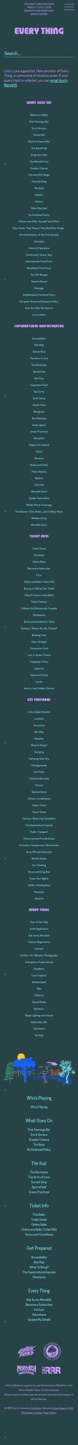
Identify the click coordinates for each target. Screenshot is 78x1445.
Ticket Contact (39, 601)
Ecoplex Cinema (39, 168)
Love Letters (39, 314)
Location (39, 718)
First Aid (39, 484)
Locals (39, 681)
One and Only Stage (39, 174)
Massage (39, 288)
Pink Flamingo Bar (39, 121)
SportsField (39, 371)
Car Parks (39, 771)
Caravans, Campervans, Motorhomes (39, 845)
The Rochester (39, 365)
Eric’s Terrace (39, 128)
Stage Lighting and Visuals (39, 1015)
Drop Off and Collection (39, 851)
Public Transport (39, 831)
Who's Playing (39, 1098)
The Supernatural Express (39, 825)
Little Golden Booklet (39, 712)
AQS (71, 1408)
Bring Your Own (39, 154)
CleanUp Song (39, 181)
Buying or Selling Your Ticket (39, 588)
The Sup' (39, 1163)
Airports (39, 898)
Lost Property (39, 975)
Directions (39, 725)
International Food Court (39, 261)
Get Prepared (39, 700)
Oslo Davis (36, 1408)
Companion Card (39, 648)
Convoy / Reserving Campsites (39, 818)
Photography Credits (31, 1412)
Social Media (39, 1002)
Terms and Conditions (39, 1234)
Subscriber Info (39, 1022)
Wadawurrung (39, 518)
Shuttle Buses (39, 858)
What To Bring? (39, 745)
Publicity (39, 995)
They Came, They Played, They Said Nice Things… (39, 228)
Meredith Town (39, 491)
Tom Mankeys (39, 418)
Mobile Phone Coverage (39, 504)
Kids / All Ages (39, 641)
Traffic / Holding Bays (39, 885)
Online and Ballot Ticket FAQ (39, 581)
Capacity (39, 668)
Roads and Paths (39, 464)
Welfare (39, 478)
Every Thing (39, 910)
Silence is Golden (39, 114)
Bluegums (39, 411)
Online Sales (39, 561)
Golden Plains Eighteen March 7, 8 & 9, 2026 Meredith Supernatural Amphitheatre (39, 9)
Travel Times (39, 812)
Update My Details (39, 1319)
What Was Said (39, 208)
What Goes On (39, 103)
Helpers (39, 194)
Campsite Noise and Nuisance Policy (39, 301)
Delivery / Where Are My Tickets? (39, 628)
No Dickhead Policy (39, 214)
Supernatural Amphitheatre (39, 326)
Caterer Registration (39, 942)
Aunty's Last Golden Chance (39, 688)
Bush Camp (39, 398)
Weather (39, 738)
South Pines (39, 404)
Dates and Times (39, 675)
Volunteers (39, 1028)
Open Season (60, 1408)
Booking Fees (39, 635)
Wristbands (39, 615)
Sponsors (39, 1008)
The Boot (39, 188)
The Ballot (39, 555)
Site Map (39, 344)
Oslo (39, 988)
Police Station (39, 471)
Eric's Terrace (39, 1134)
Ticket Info (39, 536)
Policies (39, 785)
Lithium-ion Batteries (39, 798)
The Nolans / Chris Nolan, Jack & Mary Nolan (39, 511)
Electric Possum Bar (39, 141)
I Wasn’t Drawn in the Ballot (39, 595)
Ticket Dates (39, 548)
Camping (39, 751)
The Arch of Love (39, 358)
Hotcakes (39, 241)
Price (39, 575)
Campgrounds (39, 765)
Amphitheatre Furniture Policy (39, 294)
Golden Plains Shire (39, 498)
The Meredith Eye (39, 161)
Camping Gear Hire (39, 758)
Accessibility (39, 338)
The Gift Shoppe (39, 274)
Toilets (39, 451)
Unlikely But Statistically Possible (39, 608)
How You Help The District (39, 308)
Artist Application (39, 928)
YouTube (39, 1035)
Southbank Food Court (39, 268)
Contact (39, 948)
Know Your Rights (39, 878)
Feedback (39, 968)
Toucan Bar (39, 134)
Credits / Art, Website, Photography (39, 955)
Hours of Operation (39, 248)
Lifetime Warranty (39, 778)
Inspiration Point (39, 385)
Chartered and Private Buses (39, 838)
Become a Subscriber (39, 568)
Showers (39, 458)
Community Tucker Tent (39, 254)
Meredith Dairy (39, 524)
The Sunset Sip (39, 148)
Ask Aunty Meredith (39, 935)
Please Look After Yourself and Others (39, 221)
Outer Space (39, 425)
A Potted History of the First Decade (39, 234)
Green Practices (39, 431)
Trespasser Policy (39, 661)
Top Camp (39, 391)
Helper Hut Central (39, 444)
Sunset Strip (39, 351)
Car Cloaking (39, 865)
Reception (39, 438)
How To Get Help (39, 922)
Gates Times (39, 805)
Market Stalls (39, 982)
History (39, 201)
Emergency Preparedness (39, 962)
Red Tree (39, 378)
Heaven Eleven (39, 281)
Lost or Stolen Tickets (39, 655)
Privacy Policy (49, 1412)
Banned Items (39, 791)
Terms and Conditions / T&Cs (39, 621)
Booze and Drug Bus (39, 871)
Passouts (39, 891)
